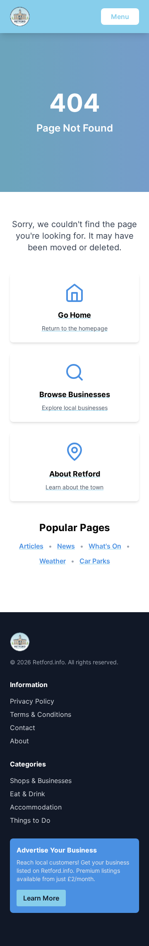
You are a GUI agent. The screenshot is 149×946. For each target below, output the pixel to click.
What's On (105, 546)
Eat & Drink (27, 794)
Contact (22, 727)
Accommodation (36, 807)
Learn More (41, 898)
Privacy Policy (32, 701)
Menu (120, 16)
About (19, 741)
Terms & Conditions (40, 714)
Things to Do (30, 820)
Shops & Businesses (41, 780)
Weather (52, 561)
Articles (31, 546)
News (66, 546)
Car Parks (94, 561)
